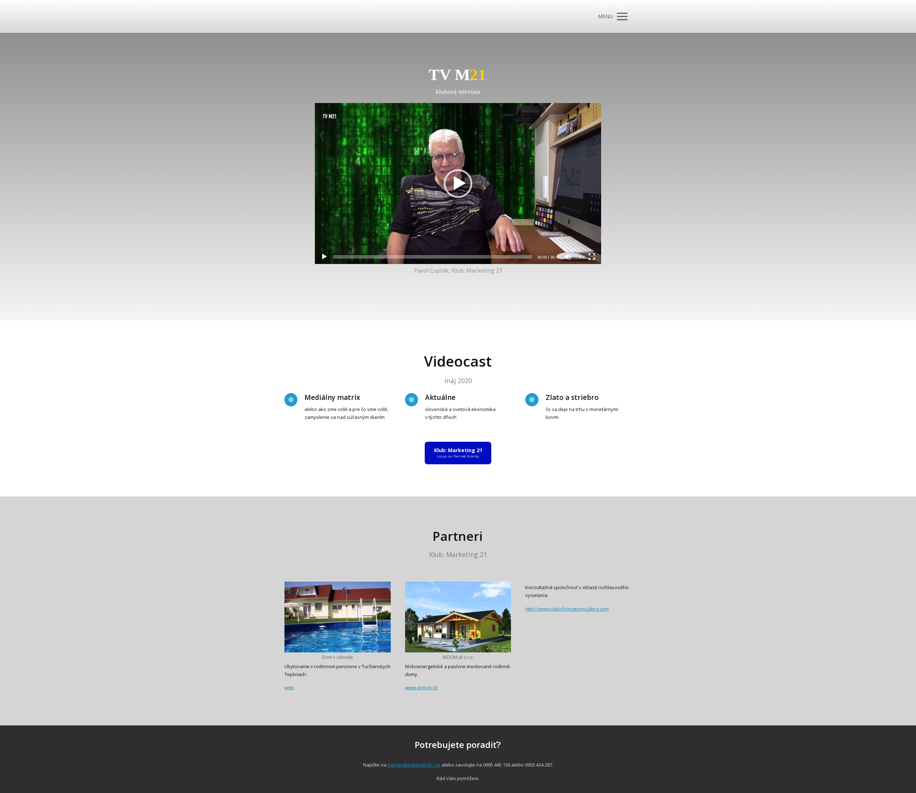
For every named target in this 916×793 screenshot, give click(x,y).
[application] (458, 183)
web (289, 687)
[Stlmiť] (567, 256)
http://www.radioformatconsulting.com (567, 609)
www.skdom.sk (421, 687)
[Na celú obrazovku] (591, 256)
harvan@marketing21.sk (414, 765)
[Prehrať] (324, 256)
